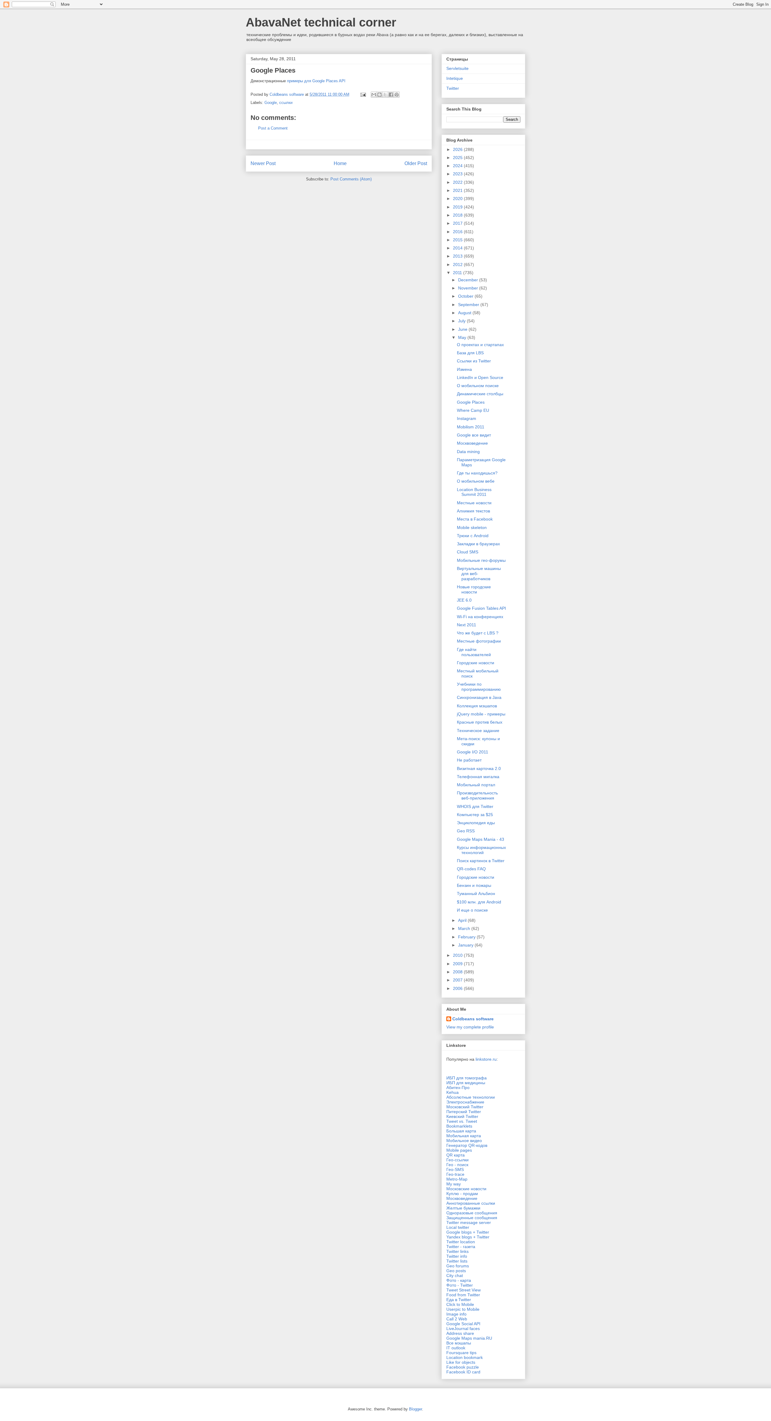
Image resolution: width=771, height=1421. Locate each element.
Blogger (415, 1409)
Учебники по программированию (479, 687)
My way (453, 1184)
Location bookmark (464, 1357)
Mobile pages (459, 1150)
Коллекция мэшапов (477, 705)
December (468, 279)
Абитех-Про (458, 1087)
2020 (458, 198)
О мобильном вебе (476, 481)
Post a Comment (273, 128)
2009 (458, 963)
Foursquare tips (461, 1352)
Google (270, 102)
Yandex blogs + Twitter (467, 1237)
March (464, 928)
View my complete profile (470, 1027)
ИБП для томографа (466, 1077)
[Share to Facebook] (391, 95)
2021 (458, 190)
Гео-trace (455, 1174)
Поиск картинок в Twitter (480, 860)
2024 (458, 165)
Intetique (454, 78)
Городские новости (475, 662)
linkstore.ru (486, 1059)
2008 (458, 971)
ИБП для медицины (465, 1082)
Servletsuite (457, 68)
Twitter (452, 88)
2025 (458, 157)
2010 (458, 955)
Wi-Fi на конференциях (480, 616)
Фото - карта (458, 1280)
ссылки (285, 102)
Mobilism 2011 (470, 426)
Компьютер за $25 (475, 814)
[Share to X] (385, 95)
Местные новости (474, 502)
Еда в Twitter (458, 1299)
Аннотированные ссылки (470, 1203)
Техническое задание (478, 730)
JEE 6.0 (464, 600)
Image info (456, 1314)
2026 (458, 149)
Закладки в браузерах (478, 543)
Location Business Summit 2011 (474, 492)
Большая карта (461, 1130)
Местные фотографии (479, 641)
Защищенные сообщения (471, 1217)
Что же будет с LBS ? (477, 633)
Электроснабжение (465, 1102)
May (462, 337)
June (463, 329)
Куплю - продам (462, 1193)
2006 (458, 988)
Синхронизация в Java (479, 697)
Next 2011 (466, 624)
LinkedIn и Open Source (480, 377)
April (463, 920)
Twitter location (460, 1241)
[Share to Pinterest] (397, 95)
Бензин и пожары (474, 885)
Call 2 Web (456, 1318)
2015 (458, 239)
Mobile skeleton (472, 527)
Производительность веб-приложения (477, 795)
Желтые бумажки (463, 1208)
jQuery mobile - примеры (481, 714)
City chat (454, 1275)
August (465, 312)
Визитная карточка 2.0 (479, 768)
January (466, 945)
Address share (460, 1333)
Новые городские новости (474, 589)
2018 (458, 215)
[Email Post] (362, 94)
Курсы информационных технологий (481, 850)
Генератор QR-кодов (466, 1145)
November (468, 288)
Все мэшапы (458, 1343)
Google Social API (463, 1323)
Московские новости (466, 1188)
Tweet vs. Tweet (461, 1121)
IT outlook (455, 1347)
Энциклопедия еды (476, 822)
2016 (458, 231)
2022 (458, 182)
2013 (458, 256)
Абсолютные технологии (470, 1097)
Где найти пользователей (474, 652)
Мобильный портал (476, 784)
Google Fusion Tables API (481, 608)
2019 (458, 207)
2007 (458, 980)
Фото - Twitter (459, 1285)
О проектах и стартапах (480, 344)
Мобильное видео (464, 1140)
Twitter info (456, 1256)
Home (340, 163)
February (467, 936)
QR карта (455, 1155)
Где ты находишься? (477, 473)
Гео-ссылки (457, 1159)
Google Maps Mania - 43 (480, 839)
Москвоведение (472, 443)
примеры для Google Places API (316, 81)
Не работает (469, 760)
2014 (458, 248)
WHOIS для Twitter (475, 806)
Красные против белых (479, 722)
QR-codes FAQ (471, 868)
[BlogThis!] (379, 95)
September (469, 304)
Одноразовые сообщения (471, 1212)
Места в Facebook (475, 519)
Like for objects (460, 1362)
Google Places (471, 402)
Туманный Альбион (476, 893)
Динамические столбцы (480, 393)
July (462, 320)
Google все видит (474, 435)
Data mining (468, 451)
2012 (458, 264)
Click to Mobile (460, 1304)
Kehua (452, 1092)
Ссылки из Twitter (474, 360)
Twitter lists (456, 1261)
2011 (458, 272)
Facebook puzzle (462, 1367)
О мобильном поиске (478, 385)
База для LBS (470, 352)
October (466, 296)
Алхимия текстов (473, 511)
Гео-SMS (455, 1169)
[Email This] (374, 95)
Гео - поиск (457, 1164)
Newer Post (263, 163)
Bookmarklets (459, 1126)
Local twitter (457, 1227)
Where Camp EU (473, 410)
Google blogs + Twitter (467, 1232)
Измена (464, 369)
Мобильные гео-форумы (481, 560)
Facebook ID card (463, 1371)
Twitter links (457, 1251)
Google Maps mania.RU (469, 1338)
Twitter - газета (460, 1246)
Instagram (466, 418)
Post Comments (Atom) (351, 179)
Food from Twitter (463, 1294)
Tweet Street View (463, 1290)
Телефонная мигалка (478, 776)
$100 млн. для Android (479, 902)
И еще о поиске (472, 910)
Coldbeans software (473, 1018)
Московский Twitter (464, 1106)
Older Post (415, 163)
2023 (458, 173)
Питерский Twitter (463, 1111)
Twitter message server (468, 1222)
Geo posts (456, 1270)
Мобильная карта (463, 1135)
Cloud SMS (467, 551)
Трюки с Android (473, 535)
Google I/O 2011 (472, 752)
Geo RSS (466, 830)
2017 (458, 223)
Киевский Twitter (462, 1116)
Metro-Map (456, 1179)
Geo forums (457, 1265)
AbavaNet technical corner (321, 22)
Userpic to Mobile (462, 1309)
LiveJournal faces (463, 1328)
